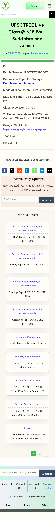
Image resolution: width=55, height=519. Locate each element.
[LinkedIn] (27, 170)
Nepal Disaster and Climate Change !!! (27, 343)
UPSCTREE (14, 53)
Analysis (16, 226)
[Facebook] (4, 170)
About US (7, 484)
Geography (34, 336)
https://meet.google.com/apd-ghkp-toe (24, 129)
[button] (49, 6)
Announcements (39, 53)
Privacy (46, 505)
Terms (9, 505)
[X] (12, 170)
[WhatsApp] (35, 170)
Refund (27, 505)
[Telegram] (42, 170)
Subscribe (46, 200)
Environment (21, 336)
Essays (27, 427)
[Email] (49, 170)
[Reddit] (19, 170)
